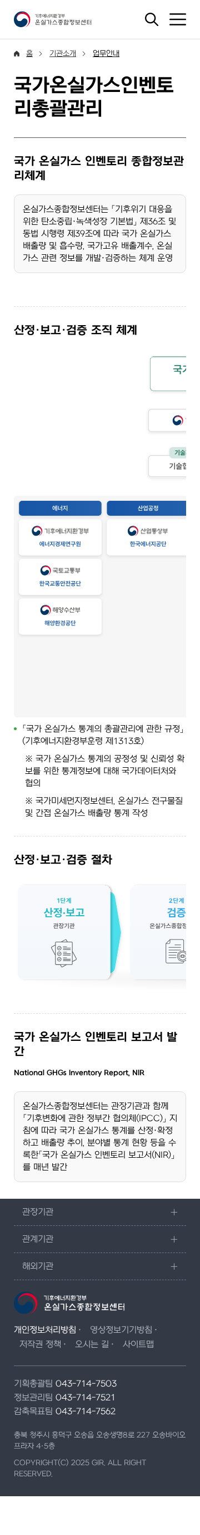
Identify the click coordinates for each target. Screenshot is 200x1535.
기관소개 (62, 53)
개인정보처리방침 (45, 1330)
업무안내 (106, 53)
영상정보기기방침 (121, 1330)
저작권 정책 (40, 1344)
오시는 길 (92, 1344)
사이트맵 (138, 1344)
